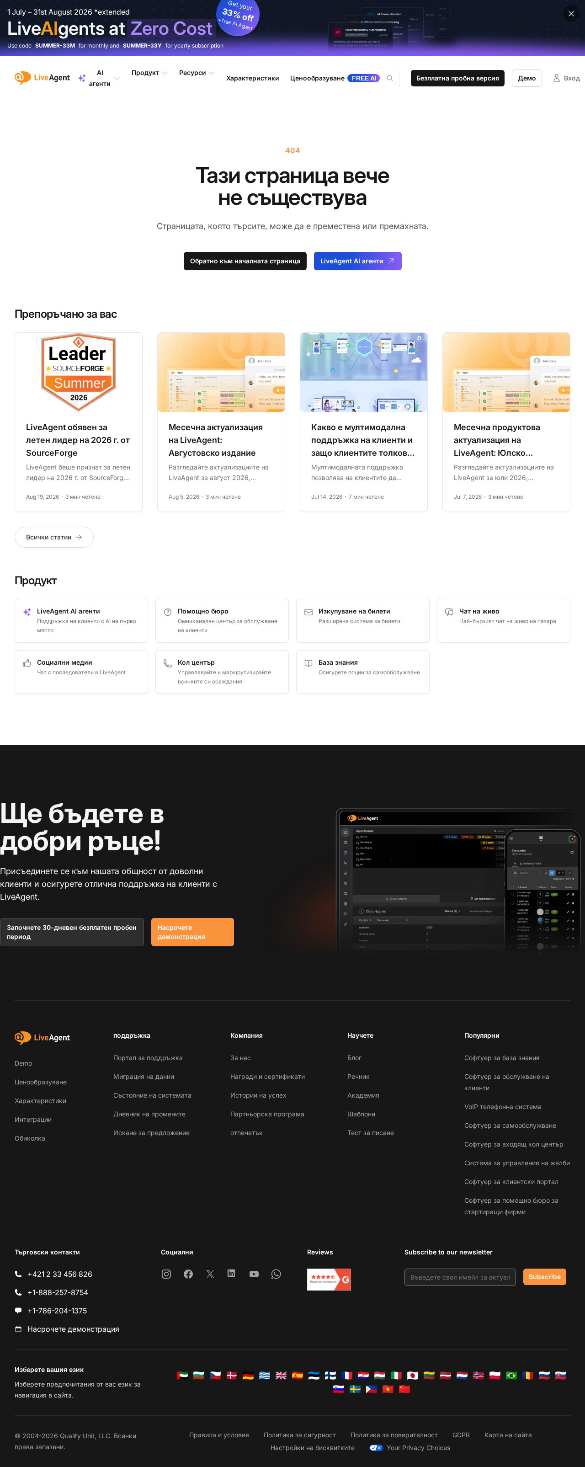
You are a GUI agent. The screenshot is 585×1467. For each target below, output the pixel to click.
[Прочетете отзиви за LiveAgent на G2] (329, 1280)
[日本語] (412, 1375)
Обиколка (30, 1138)
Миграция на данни (143, 1076)
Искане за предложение (151, 1132)
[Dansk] (231, 1375)
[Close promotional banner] (571, 13)
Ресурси (192, 72)
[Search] (395, 78)
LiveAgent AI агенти (351, 261)
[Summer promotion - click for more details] (292, 28)
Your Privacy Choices (418, 1447)
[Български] (198, 1375)
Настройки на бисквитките (313, 1447)
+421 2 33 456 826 (59, 1274)
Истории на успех (258, 1095)
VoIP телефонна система (503, 1106)
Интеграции (33, 1119)
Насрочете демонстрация (181, 931)
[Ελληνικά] (264, 1375)
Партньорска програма (267, 1114)
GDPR (461, 1435)
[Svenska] (355, 1389)
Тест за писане (370, 1132)
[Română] (527, 1375)
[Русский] (544, 1375)
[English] (281, 1375)
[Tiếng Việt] (388, 1389)
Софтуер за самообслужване (510, 1125)
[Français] (346, 1375)
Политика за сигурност (300, 1435)
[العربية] (182, 1375)
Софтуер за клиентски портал (511, 1181)
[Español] (297, 1375)
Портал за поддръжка (148, 1058)
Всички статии (48, 537)
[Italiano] (396, 1375)
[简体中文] (404, 1389)
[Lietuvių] (429, 1375)
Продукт (145, 72)
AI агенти (100, 78)
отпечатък (246, 1132)
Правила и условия (219, 1435)
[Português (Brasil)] (511, 1375)
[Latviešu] (445, 1375)
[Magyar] (379, 1375)
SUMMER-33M (55, 45)
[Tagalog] (371, 1389)
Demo (23, 1063)
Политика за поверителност (394, 1435)
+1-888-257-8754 (57, 1292)
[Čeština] (215, 1375)
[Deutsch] (248, 1375)
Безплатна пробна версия (457, 78)
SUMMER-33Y (142, 45)
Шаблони (361, 1114)
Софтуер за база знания (502, 1058)
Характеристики (40, 1100)
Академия (363, 1095)
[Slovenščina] (338, 1389)
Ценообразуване (41, 1082)
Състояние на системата (152, 1095)
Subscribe (545, 1276)
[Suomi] (330, 1375)
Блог (354, 1058)
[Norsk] (478, 1375)
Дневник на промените (149, 1114)
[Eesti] (313, 1375)
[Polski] (494, 1375)
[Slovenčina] (560, 1375)
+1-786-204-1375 (57, 1310)
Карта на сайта (508, 1435)
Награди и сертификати (267, 1076)
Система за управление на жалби (517, 1163)
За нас (240, 1058)
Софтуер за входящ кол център (514, 1144)
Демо (527, 78)
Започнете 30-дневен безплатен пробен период (72, 931)
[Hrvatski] (363, 1375)
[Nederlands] (462, 1375)
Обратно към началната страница (245, 261)
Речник (358, 1076)
